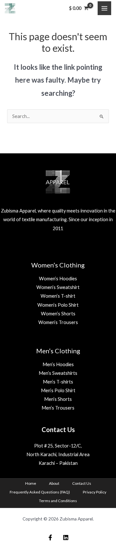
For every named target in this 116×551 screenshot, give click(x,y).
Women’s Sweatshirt (58, 287)
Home (30, 483)
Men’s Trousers (58, 408)
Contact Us (81, 483)
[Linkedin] (66, 537)
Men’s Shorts (58, 399)
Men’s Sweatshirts (58, 373)
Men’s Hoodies (58, 364)
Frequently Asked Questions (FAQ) (40, 492)
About (54, 483)
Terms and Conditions (58, 500)
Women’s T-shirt (58, 296)
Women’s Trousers (58, 322)
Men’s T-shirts (58, 381)
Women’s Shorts (58, 313)
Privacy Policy (94, 492)
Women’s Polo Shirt (58, 305)
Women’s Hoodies (58, 278)
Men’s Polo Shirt (58, 390)
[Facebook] (50, 537)
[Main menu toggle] (104, 8)
